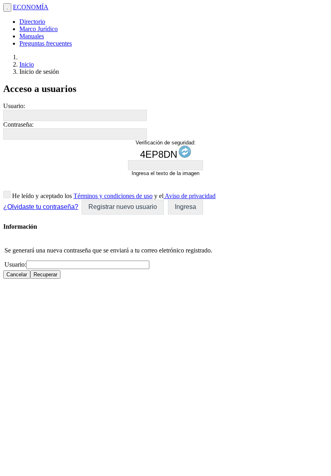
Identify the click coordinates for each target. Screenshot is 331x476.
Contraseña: (18, 124)
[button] (123, 207)
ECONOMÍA (30, 7)
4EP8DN (158, 154)
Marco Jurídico (38, 28)
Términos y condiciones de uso (113, 195)
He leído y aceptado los (41, 195)
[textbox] (75, 115)
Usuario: (14, 105)
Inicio (26, 64)
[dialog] (165, 250)
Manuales (31, 36)
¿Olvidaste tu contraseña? (40, 206)
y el (158, 195)
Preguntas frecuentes (45, 43)
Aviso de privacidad (189, 195)
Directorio (32, 21)
